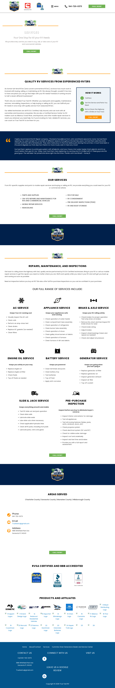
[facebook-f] (44, 659)
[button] (97, 6)
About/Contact (35, 647)
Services (46, 647)
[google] (44, 676)
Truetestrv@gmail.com (20, 523)
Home (24, 647)
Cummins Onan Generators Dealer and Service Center (72, 647)
